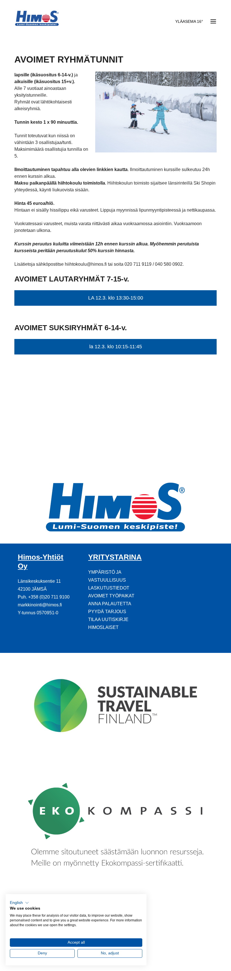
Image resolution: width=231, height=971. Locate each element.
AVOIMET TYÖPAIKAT (111, 595)
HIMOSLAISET (103, 627)
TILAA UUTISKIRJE (108, 619)
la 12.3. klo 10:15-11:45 (115, 346)
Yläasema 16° (189, 21)
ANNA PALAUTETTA (109, 603)
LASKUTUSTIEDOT (108, 588)
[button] (19, 902)
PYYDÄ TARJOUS (107, 611)
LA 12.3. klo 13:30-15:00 (115, 298)
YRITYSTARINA (115, 557)
